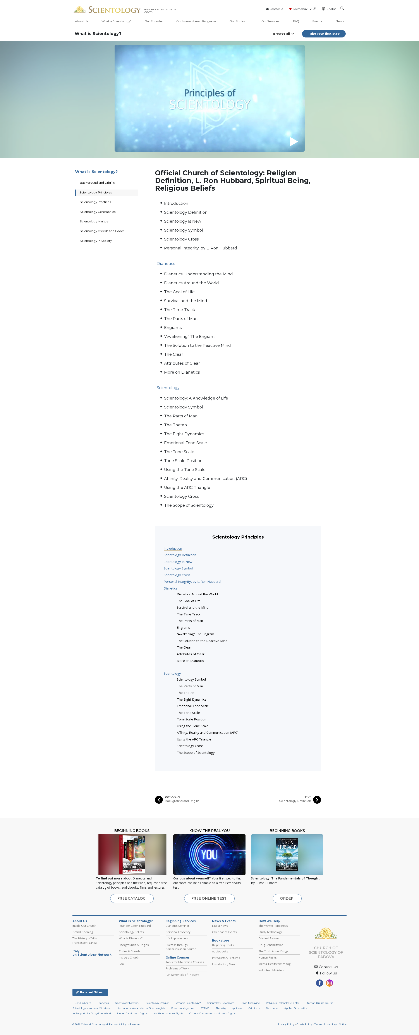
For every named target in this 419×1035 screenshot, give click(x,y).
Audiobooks (220, 951)
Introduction (176, 203)
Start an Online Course (319, 1003)
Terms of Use (322, 1024)
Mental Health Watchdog (274, 964)
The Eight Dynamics (184, 434)
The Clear (173, 354)
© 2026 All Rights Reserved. (107, 1024)
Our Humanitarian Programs (196, 21)
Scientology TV (302, 8)
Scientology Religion (158, 1003)
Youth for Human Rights (168, 1013)
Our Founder (154, 21)
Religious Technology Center (282, 1003)
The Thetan (175, 425)
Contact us (276, 8)
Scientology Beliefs (131, 932)
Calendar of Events (224, 932)
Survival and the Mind (185, 300)
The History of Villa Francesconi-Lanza (84, 940)
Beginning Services (181, 921)
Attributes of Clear (182, 363)
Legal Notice (339, 1024)
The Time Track (179, 309)
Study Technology (270, 932)
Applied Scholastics (295, 1008)
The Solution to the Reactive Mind (197, 345)
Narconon (272, 1008)
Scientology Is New (182, 221)
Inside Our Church (84, 926)
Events (317, 21)
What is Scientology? (116, 21)
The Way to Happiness (273, 926)
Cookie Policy (304, 1024)
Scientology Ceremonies (97, 211)
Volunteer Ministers (272, 970)
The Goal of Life (179, 292)
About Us (81, 21)
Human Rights (268, 957)
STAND (205, 1008)
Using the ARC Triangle (187, 487)
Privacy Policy (286, 1024)
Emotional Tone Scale (185, 442)
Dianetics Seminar (177, 926)
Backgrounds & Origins (134, 945)
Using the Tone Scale (185, 469)
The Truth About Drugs (273, 951)
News (340, 21)
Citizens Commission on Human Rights (212, 1013)
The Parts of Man (181, 318)
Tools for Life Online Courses (185, 962)
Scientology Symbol (183, 230)
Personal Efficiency (178, 932)
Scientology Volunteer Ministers (91, 1008)
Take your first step (324, 33)
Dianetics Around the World (191, 283)
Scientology (172, 673)
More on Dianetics (182, 372)
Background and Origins (182, 801)
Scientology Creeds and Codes (102, 231)
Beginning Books (223, 945)
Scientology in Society (96, 240)
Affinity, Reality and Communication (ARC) (205, 478)
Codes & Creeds (129, 951)
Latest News (220, 926)
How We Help (269, 921)
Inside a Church (129, 957)
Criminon (254, 1008)
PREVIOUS (172, 797)
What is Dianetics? (131, 938)
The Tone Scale (179, 451)
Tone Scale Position (183, 460)
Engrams (173, 327)
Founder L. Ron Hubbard (135, 926)
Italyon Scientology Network (92, 952)
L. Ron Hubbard (81, 1003)
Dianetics (170, 588)
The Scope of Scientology (189, 505)
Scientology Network (127, 1003)
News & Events (224, 921)
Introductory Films (223, 964)
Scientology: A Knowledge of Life (196, 398)
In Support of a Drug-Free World (91, 1013)
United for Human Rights (132, 1013)
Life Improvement (177, 938)
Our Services (270, 21)
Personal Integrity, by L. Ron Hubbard (200, 248)
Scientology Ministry (94, 221)
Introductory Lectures (226, 958)
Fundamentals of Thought (182, 975)
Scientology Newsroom (220, 1003)
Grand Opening (82, 932)
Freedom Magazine (182, 1008)
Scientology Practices (95, 202)
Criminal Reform (269, 938)
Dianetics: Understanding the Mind (198, 274)
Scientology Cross (181, 239)
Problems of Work (177, 968)
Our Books (238, 21)
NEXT (307, 797)
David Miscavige (250, 1003)
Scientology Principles (95, 192)
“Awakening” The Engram (189, 336)
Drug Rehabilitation (271, 945)
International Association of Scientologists (140, 1008)
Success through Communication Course (181, 947)
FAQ (296, 21)
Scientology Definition (186, 212)
